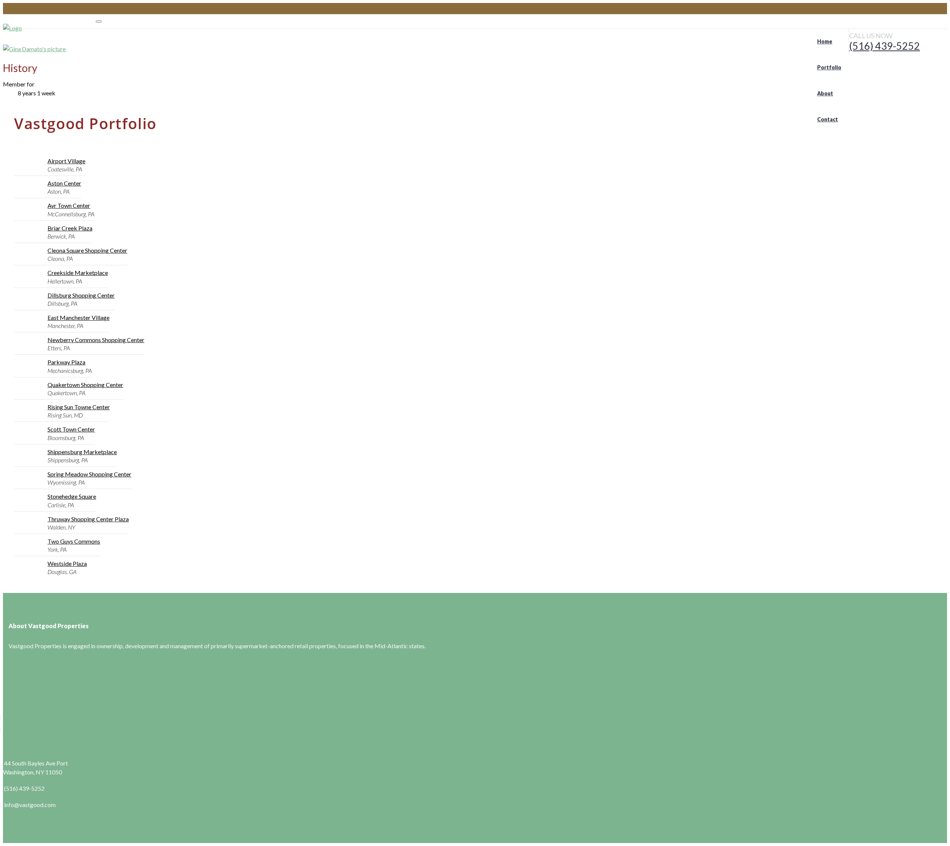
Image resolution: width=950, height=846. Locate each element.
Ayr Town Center (69, 205)
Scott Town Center (71, 429)
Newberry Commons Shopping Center (96, 339)
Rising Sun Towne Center (79, 406)
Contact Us (17, 730)
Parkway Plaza (66, 361)
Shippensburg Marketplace (82, 451)
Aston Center (64, 183)
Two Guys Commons (74, 541)
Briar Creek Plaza (70, 228)
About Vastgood (24, 717)
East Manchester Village (78, 317)
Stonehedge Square (72, 496)
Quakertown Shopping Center (85, 384)
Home (11, 692)
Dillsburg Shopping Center (81, 295)
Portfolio (14, 705)
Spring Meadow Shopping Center (89, 474)
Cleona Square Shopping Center (87, 250)
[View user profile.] (34, 48)
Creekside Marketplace (78, 272)
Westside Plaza (67, 563)
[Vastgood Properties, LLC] (49, 27)
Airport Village (66, 160)
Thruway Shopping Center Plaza (88, 518)
